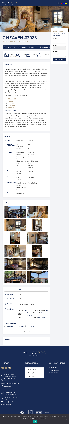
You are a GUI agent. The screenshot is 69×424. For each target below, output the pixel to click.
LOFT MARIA (12, 105)
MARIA (10, 101)
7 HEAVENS (12, 107)
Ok (35, 421)
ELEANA (11, 103)
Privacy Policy (32, 373)
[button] (58, 3)
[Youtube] (9, 368)
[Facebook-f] (6, 368)
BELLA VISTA (12, 99)
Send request (59, 59)
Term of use (31, 376)
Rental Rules (32, 369)
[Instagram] (2, 368)
